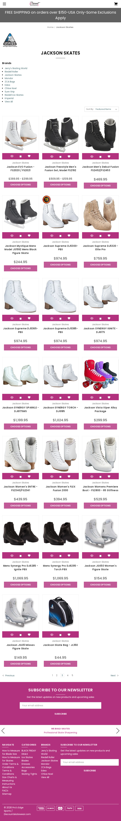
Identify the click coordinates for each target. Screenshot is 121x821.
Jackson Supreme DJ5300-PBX (60, 247)
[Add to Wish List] (29, 156)
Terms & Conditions (8, 772)
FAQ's (5, 790)
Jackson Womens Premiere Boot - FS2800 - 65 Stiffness (100, 488)
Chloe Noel (11, 88)
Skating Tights (29, 774)
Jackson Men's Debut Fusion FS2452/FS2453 (100, 168)
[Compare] (20, 156)
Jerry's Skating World (16, 68)
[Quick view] (11, 156)
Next (113, 675)
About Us (7, 787)
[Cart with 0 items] (116, 4)
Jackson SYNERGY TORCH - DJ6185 (60, 409)
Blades (25, 760)
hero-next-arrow (118, 730)
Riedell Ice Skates (14, 95)
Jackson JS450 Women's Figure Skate (100, 567)
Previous (9, 675)
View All (9, 101)
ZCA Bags (10, 81)
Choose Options (20, 184)
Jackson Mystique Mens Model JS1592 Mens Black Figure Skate (20, 249)
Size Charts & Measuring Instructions (9, 780)
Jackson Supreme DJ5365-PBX (20, 330)
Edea (7, 85)
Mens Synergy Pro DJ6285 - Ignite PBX (20, 567)
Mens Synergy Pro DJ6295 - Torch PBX (60, 567)
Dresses (26, 764)
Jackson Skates (13, 75)
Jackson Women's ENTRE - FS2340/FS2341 (20, 488)
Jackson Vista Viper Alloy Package (100, 409)
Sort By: (90, 109)
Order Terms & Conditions (10, 765)
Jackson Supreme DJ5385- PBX (60, 330)
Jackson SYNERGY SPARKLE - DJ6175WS (20, 409)
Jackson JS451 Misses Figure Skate (20, 646)
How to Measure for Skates (11, 759)
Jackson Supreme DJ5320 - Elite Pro (100, 247)
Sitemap (7, 793)
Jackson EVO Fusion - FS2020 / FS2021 (20, 168)
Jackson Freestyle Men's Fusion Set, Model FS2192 (60, 168)
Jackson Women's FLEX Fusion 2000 (60, 488)
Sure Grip (10, 91)
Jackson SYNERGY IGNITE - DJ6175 (101, 330)
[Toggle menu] (4, 4)
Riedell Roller (11, 71)
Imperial (9, 98)
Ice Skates (27, 757)
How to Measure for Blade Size (11, 752)
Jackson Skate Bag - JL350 (60, 645)
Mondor (9, 78)
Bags (24, 770)
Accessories (28, 767)
